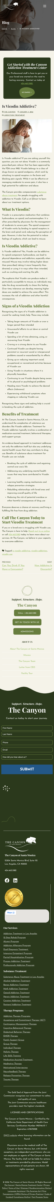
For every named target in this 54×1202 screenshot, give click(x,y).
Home (4, 29)
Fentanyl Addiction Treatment (17, 1005)
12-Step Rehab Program (14, 938)
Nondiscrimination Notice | (40, 1188)
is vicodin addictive (21, 551)
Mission (27, 655)
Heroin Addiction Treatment (16, 997)
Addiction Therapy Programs (16, 1016)
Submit (27, 769)
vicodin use (7, 554)
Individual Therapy (12, 1048)
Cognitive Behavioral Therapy (17, 1028)
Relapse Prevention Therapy (16, 1076)
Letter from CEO (27, 667)
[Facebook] (7, 880)
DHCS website (10, 1135)
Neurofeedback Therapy (14, 1072)
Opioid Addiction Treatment (16, 993)
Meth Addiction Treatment (15, 989)
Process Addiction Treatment (16, 961)
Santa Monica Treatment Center (29, 1185)
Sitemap (24, 1188)
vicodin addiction (39, 551)
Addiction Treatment (14, 115)
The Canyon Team (27, 661)
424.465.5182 (27, 84)
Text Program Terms (40, 1197)
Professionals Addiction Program (18, 965)
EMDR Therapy (10, 1036)
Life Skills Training (12, 1056)
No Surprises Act (34, 1191)
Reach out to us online (39, 531)
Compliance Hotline (22, 1197)
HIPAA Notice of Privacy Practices (29, 1194)
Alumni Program (11, 942)
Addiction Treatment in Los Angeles (20, 934)
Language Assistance (16, 1191)
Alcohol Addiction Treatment (16, 981)
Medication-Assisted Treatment (18, 1060)
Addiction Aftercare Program (17, 946)
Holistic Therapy (11, 1052)
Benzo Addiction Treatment (16, 985)
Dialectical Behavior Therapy (16, 1032)
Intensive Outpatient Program (17, 953)
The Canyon (9, 112)
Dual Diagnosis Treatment (15, 949)
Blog (13, 29)
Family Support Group (13, 1040)
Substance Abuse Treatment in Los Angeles (23, 977)
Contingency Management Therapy (20, 1024)
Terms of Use (14, 1188)
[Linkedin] (15, 880)
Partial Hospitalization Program (18, 957)
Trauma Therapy (11, 1080)
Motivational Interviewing (15, 1068)
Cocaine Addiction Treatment (17, 1001)
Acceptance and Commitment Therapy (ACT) (24, 1020)
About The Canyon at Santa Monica (27, 649)
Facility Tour (27, 673)
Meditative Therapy (12, 1064)
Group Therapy (10, 1044)
